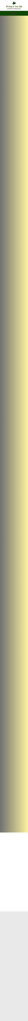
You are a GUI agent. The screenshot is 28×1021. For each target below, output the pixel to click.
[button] (14, 13)
